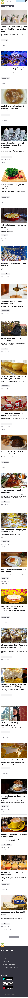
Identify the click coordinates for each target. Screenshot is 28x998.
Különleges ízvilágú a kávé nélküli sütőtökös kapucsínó (14, 835)
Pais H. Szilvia (5, 462)
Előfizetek (20, 1)
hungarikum (5, 773)
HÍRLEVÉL (5, 955)
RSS (4, 952)
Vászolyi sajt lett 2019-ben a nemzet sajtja (12, 873)
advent (3, 45)
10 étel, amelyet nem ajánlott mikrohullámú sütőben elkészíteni (12, 187)
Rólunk (4, 958)
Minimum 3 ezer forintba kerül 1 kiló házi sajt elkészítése (13, 378)
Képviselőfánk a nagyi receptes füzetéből (13, 797)
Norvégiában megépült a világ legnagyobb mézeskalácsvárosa (13, 69)
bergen (3, 83)
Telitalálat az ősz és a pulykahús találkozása (13, 491)
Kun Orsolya (4, 40)
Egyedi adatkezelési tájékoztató (11, 967)
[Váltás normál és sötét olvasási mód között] (11, 1)
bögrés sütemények (6, 240)
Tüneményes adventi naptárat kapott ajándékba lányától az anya (14, 29)
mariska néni (5, 120)
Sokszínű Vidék (5, 78)
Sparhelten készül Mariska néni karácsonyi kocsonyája (13, 107)
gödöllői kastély (5, 737)
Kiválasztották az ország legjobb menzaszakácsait (13, 531)
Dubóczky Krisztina (6, 156)
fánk (3, 811)
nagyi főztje (5, 583)
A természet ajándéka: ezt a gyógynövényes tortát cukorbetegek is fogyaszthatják (13, 608)
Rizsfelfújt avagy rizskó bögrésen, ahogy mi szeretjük (14, 570)
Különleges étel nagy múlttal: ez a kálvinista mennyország (13, 686)
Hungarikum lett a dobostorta (12, 760)
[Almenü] (7, 1)
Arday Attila (4, 348)
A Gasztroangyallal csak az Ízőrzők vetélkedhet (11, 339)
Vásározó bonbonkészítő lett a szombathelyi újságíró (12, 453)
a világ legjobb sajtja (7, 929)
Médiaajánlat (6, 970)
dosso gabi (4, 507)
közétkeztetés (5, 546)
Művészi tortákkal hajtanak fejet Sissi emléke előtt (13, 724)
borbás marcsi (5, 354)
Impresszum (6, 961)
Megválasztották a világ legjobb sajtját (13, 913)
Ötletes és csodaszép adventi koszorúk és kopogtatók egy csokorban (12, 145)
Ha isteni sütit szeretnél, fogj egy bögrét (13, 226)
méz (3, 315)
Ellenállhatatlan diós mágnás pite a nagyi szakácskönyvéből (14, 646)
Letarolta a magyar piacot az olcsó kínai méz (12, 302)
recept (3, 700)
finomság (4, 662)
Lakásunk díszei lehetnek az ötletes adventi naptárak (12, 414)
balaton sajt (5, 889)
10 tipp (3, 202)
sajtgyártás (4, 391)
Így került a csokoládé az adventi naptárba (13, 264)
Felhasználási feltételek (9, 964)
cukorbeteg (4, 622)
